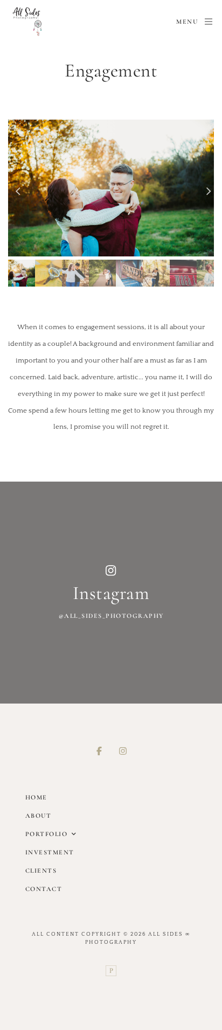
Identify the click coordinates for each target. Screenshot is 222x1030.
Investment (49, 852)
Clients (41, 870)
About (38, 815)
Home (36, 797)
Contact (44, 889)
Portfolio (46, 834)
